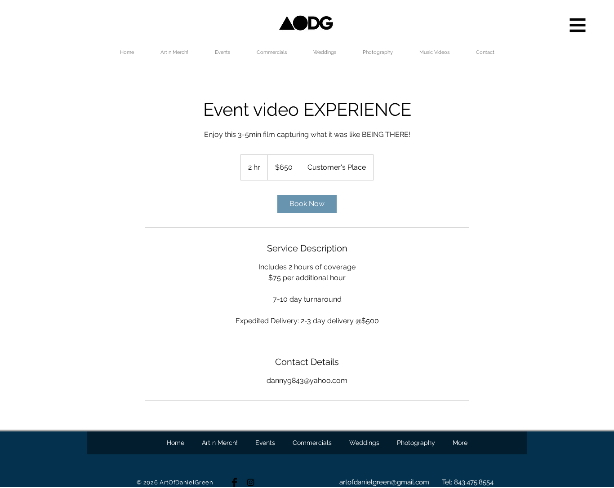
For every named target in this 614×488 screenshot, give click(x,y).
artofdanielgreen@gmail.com (384, 482)
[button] (578, 25)
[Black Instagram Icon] (250, 482)
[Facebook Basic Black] (234, 482)
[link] (307, 204)
